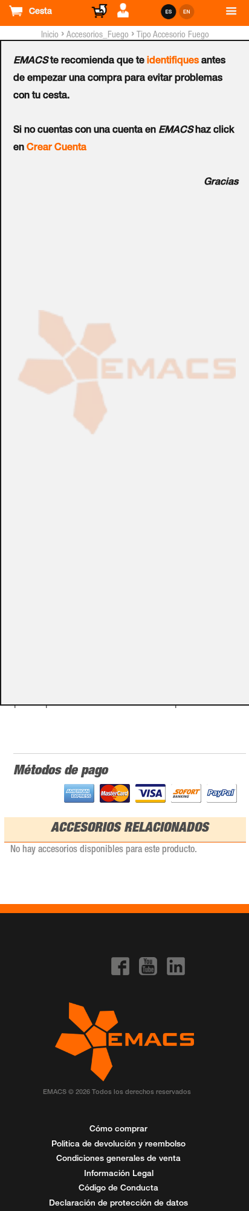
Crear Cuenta (56, 148)
